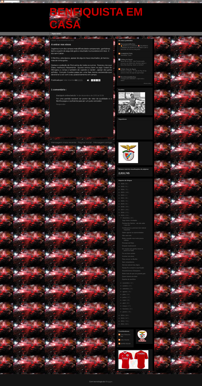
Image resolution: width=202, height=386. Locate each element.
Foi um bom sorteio (128, 253)
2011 (122, 324)
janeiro (125, 312)
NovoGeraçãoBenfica (128, 77)
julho (124, 294)
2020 (123, 201)
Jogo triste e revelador (129, 220)
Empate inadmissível (129, 246)
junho (125, 297)
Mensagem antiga (102, 142)
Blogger (109, 382)
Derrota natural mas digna (131, 265)
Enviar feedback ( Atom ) (86, 150)
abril (124, 303)
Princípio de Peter (128, 243)
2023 (123, 192)
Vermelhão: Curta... (126, 55)
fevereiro (126, 309)
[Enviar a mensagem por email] (92, 80)
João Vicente (125, 340)
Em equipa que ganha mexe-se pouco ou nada (132, 249)
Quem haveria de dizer (129, 276)
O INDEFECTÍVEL (127, 53)
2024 (123, 189)
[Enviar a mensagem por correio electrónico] (87, 80)
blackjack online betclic (66, 96)
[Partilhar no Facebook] (99, 80)
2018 (123, 207)
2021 (123, 198)
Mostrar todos (147, 83)
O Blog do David (126, 59)
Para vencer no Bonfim (129, 259)
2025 (123, 186)
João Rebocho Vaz (125, 335)
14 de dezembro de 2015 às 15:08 (90, 96)
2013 (123, 318)
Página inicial (56, 33)
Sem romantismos (128, 262)
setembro (126, 288)
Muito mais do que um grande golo (133, 273)
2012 (123, 321)
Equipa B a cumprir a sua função (133, 268)
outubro (125, 286)
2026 (123, 184)
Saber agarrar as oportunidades (133, 232)
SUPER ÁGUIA (125, 343)
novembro (126, 283)
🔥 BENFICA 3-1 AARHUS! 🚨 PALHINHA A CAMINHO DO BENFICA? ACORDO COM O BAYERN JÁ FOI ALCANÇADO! (134, 47)
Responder (61, 104)
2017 (123, 209)
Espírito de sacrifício (129, 279)
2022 (123, 195)
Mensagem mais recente (63, 142)
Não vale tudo (126, 235)
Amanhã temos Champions (131, 271)
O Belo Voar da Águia (128, 69)
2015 (123, 215)
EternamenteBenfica (128, 44)
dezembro (126, 218)
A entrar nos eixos (128, 256)
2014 (123, 315)
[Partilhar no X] (97, 80)
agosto (125, 291)
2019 (123, 204)
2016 (123, 212)
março (125, 306)
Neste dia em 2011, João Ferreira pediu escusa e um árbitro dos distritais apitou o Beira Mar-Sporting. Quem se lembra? (133, 63)
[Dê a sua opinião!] (94, 80)
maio (124, 300)
